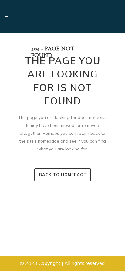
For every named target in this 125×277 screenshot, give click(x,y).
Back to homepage (62, 174)
